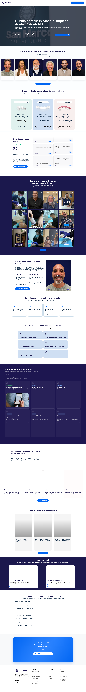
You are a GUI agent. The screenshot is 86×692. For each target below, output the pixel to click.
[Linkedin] (21, 682)
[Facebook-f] (15, 682)
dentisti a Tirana (17, 455)
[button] (21, 102)
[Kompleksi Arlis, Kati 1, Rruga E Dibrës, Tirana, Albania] (9, 584)
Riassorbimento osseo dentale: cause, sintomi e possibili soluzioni (42, 540)
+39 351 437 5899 (51, 586)
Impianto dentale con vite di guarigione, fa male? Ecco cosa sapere (22, 540)
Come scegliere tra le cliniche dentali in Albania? (24, 608)
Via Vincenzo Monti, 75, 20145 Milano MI (54, 584)
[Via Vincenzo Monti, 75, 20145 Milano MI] (47, 584)
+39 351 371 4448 (14, 586)
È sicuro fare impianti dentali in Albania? (23, 611)
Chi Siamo (54, 2)
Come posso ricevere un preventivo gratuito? (23, 625)
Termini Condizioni (47, 689)
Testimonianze (48, 2)
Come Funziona (30, 2)
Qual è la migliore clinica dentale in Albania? (23, 622)
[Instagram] (17, 682)
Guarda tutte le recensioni (19, 166)
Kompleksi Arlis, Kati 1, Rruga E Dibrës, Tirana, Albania (20, 584)
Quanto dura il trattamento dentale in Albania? (24, 618)
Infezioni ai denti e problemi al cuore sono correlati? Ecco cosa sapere (62, 540)
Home (25, 2)
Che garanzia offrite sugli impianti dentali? (23, 615)
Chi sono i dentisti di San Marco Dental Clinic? (24, 628)
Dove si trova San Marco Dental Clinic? (22, 601)
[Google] (18, 682)
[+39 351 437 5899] (47, 586)
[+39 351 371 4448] (9, 586)
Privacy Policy (54, 689)
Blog (59, 2)
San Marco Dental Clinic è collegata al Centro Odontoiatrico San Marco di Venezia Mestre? (33, 605)
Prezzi (42, 2)
